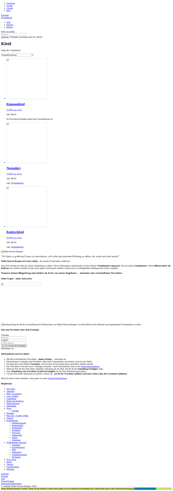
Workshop (16, 457)
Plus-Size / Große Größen (17, 416)
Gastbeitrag (11, 398)
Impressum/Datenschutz (11, 483)
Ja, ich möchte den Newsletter (14, 346)
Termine (15, 411)
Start (8, 22)
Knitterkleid (17, 428)
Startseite (5, 37)
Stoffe (9, 462)
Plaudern (10, 413)
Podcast (9, 25)
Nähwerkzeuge (12, 403)
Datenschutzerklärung (90, 366)
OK (135, 488)
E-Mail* (4, 340)
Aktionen (10, 391)
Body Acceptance (14, 394)
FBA (14, 450)
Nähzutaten (11, 406)
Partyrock (16, 433)
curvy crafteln (12, 396)
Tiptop (14, 437)
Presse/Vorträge (7, 481)
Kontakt (4, 476)
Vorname (5, 335)
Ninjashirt (16, 430)
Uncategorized (12, 467)
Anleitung (16, 445)
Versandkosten (17, 183)
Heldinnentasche (19, 423)
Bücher (9, 27)
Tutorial (9, 464)
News (8, 408)
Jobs (3, 479)
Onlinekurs (16, 452)
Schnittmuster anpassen (16, 442)
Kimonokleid (17, 425)
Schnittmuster (12, 420)
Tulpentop (16, 440)
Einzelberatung (18, 447)
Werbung (10, 469)
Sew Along (11, 459)
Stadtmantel (17, 435)
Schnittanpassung (19, 455)
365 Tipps (10, 389)
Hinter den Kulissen (15, 401)
